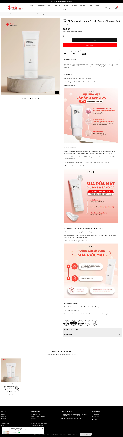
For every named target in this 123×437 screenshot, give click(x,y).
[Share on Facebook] (27, 98)
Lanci (64, 19)
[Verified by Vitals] (19, 432)
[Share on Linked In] (35, 98)
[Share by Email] (38, 98)
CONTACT (65, 9)
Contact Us (4, 421)
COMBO (82, 6)
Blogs (2, 425)
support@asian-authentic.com (72, 418)
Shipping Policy (35, 414)
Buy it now (89, 45)
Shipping (65, 31)
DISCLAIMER (68, 334)
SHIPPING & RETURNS (71, 329)
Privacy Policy (35, 418)
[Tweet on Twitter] (30, 98)
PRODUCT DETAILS (70, 59)
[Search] (106, 7)
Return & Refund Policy (38, 416)
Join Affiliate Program (37, 425)
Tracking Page (5, 423)
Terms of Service (36, 421)
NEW (50, 6)
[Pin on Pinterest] (33, 98)
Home (32, 6)
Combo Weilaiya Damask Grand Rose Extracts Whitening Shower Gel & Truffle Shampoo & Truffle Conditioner (22, 430)
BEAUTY (57, 6)
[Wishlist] (112, 7)
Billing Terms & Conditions (39, 423)
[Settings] (109, 7)
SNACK (74, 6)
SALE (90, 6)
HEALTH (66, 6)
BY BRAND (41, 6)
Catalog (3, 418)
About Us (3, 416)
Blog (97, 6)
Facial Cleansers (10, 14)
